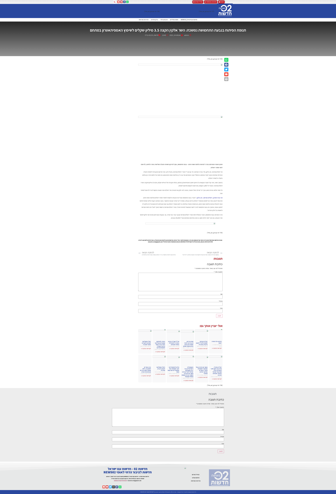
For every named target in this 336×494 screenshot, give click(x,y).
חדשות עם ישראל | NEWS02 (189, 20)
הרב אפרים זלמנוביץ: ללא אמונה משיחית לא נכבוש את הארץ (145, 369)
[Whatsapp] (127, 2)
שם (221, 294)
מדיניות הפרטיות (143, 20)
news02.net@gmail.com (134, 480)
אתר (221, 308)
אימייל (221, 301)
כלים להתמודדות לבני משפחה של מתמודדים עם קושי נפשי (173, 369)
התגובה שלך (218, 272)
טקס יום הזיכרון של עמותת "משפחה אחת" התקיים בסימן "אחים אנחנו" (201, 370)
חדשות (156, 35)
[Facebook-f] (124, 2)
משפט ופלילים (174, 20)
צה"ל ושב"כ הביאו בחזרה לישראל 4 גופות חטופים (173, 343)
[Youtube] (121, 2)
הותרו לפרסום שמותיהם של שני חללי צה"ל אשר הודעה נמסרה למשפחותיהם (160, 345)
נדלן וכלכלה (154, 20)
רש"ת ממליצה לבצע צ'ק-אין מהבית (160, 368)
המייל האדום (195, 475)
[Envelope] (118, 2)
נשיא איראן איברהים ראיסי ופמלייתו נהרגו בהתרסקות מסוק (188, 344)
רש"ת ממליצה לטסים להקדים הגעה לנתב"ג (146, 343)
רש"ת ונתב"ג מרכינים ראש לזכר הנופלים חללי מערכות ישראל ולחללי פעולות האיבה (216, 371)
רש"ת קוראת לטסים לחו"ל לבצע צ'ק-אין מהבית (201, 343)
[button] (210, 2)
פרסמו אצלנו (195, 478)
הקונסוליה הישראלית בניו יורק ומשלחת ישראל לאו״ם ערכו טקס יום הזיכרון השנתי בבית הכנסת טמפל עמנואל (187, 371)
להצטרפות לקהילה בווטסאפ (120, 480)
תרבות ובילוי (164, 20)
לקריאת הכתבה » (217, 348)
